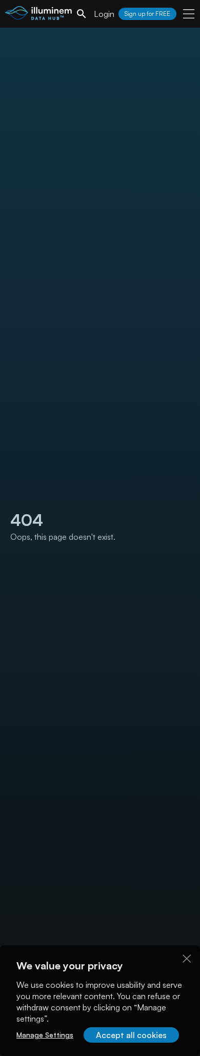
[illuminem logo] (38, 15)
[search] (81, 14)
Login (104, 14)
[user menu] (189, 13)
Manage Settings (44, 1034)
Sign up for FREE (147, 13)
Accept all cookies (131, 1035)
